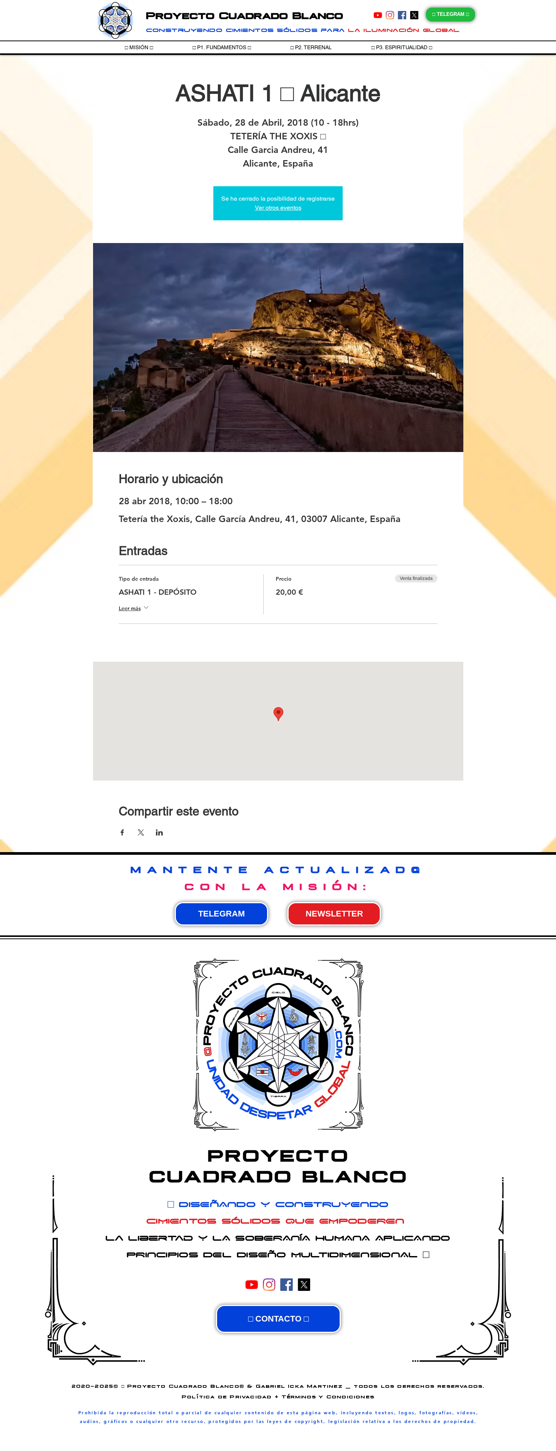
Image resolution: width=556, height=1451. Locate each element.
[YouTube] (378, 15)
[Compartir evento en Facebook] (122, 832)
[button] (221, 47)
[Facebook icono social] (402, 15)
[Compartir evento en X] (140, 832)
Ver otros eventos (278, 207)
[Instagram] (390, 15)
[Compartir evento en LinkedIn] (159, 832)
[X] (414, 15)
